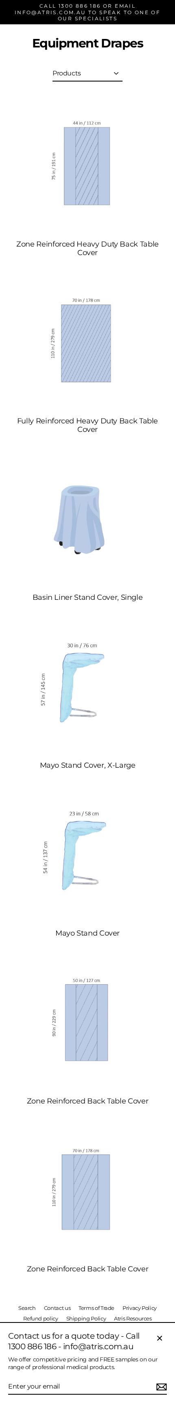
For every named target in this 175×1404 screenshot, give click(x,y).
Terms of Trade (96, 1308)
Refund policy (40, 1319)
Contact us (57, 1308)
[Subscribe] (160, 1387)
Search (27, 1308)
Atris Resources (133, 1319)
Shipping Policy (86, 1319)
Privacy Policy (139, 1308)
